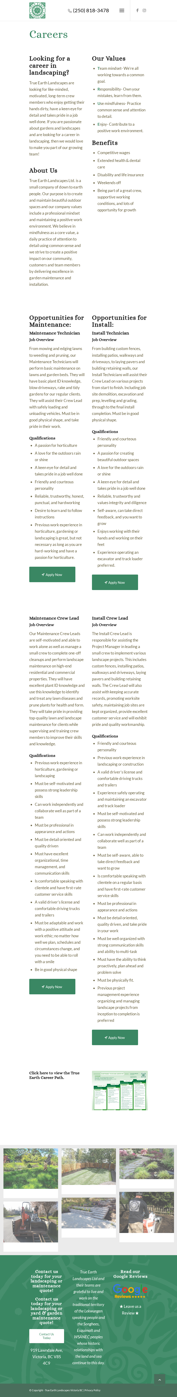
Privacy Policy (92, 1390)
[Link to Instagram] (144, 10)
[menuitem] (121, 10)
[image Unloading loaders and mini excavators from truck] (32, 1228)
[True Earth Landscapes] (37, 10)
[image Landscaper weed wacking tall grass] (32, 1174)
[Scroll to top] (159, 1379)
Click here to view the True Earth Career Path (54, 1075)
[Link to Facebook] (137, 10)
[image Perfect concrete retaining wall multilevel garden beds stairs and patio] (91, 1219)
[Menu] (121, 10)
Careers (48, 34)
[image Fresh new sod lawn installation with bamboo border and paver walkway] (91, 1173)
